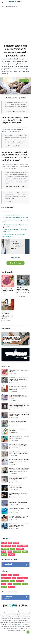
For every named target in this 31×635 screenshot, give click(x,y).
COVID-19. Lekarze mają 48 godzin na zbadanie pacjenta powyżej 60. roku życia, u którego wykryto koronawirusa (23, 291)
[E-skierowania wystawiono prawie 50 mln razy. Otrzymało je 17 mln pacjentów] (5, 439)
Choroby (16, 542)
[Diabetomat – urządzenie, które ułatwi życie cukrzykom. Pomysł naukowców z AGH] (5, 518)
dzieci (6, 196)
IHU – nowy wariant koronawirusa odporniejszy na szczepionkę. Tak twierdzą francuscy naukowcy (19, 461)
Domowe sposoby (22, 545)
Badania (4, 542)
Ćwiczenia (11, 554)
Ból (10, 542)
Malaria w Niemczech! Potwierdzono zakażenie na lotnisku (8, 290)
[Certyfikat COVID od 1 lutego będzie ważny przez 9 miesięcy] (5, 431)
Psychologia (20, 548)
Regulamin (15, 611)
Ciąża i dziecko (6, 545)
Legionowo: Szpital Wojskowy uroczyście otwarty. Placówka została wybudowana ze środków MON (18, 397)
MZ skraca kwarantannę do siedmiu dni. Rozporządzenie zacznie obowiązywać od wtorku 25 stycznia (7, 315)
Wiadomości (15, 6)
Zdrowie (4, 554)
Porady (12, 548)
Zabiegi (25, 551)
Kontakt (9, 611)
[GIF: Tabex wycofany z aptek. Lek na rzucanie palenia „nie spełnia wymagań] (5, 488)
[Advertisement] (15, 27)
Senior (3, 551)
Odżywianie (5, 548)
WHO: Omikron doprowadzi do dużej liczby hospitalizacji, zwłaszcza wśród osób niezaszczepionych (18, 478)
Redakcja (3, 611)
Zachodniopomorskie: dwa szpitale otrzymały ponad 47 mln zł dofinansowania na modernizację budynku (18, 525)
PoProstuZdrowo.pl (6, 6)
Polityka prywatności (24, 611)
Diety (14, 545)
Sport (9, 551)
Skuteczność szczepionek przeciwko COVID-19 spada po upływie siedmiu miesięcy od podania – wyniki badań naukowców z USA (19, 405)
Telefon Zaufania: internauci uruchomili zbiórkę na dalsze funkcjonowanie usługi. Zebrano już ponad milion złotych (19, 414)
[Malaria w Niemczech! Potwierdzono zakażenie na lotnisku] (5, 372)
